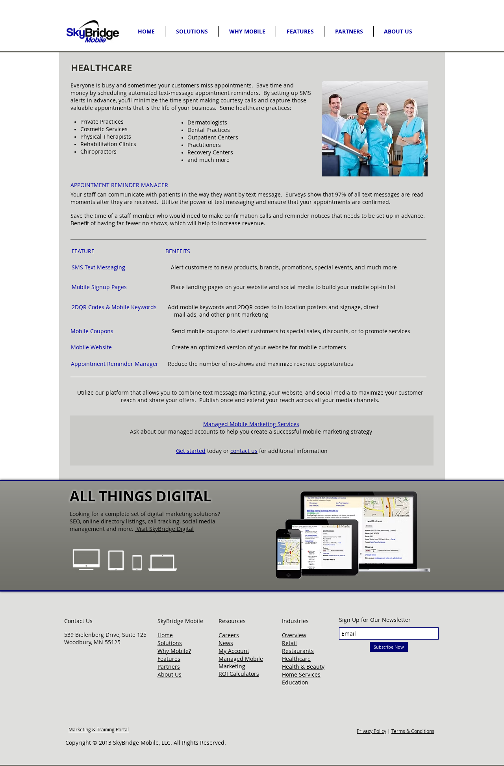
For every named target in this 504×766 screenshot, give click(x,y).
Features (169, 658)
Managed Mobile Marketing (241, 662)
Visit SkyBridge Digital (165, 528)
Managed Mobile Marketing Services (251, 424)
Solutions (170, 643)
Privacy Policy (371, 731)
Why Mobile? (174, 651)
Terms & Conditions (412, 731)
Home (165, 635)
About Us (170, 674)
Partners (169, 666)
